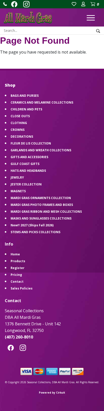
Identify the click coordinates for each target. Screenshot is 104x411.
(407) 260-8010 (19, 337)
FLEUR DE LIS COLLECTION (31, 143)
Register (17, 268)
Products (18, 261)
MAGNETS (18, 191)
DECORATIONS (22, 136)
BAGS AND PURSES (25, 95)
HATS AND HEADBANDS (28, 170)
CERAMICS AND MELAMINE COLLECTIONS (42, 102)
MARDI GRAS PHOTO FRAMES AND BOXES (42, 205)
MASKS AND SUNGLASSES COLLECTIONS (41, 218)
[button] (5, 4)
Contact (17, 281)
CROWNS (17, 130)
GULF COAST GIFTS (25, 164)
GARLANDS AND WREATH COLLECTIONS (41, 150)
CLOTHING (19, 123)
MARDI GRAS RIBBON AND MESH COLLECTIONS (46, 211)
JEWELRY (17, 177)
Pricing (16, 275)
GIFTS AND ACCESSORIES (29, 157)
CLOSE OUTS (20, 116)
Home (15, 254)
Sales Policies (22, 288)
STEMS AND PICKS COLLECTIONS (35, 232)
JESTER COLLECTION (26, 184)
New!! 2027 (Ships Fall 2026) (32, 225)
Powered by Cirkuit (52, 392)
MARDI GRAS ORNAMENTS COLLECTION (41, 198)
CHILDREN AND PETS (26, 109)
